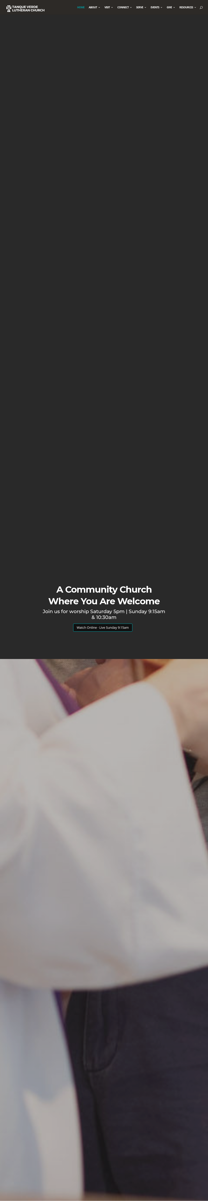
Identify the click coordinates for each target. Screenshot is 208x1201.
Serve (139, 7)
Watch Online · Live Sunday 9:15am (103, 627)
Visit (107, 7)
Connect (123, 7)
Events (155, 7)
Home (80, 7)
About (93, 7)
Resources (186, 7)
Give (169, 7)
